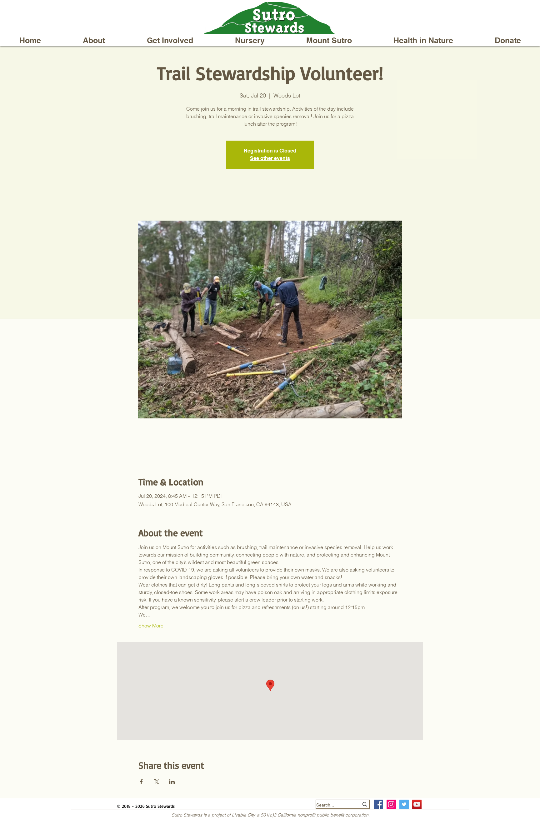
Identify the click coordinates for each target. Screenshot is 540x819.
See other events (270, 158)
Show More (150, 625)
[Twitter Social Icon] (404, 804)
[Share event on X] (157, 781)
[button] (94, 40)
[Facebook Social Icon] (378, 804)
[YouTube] (417, 804)
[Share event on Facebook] (141, 781)
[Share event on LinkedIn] (172, 781)
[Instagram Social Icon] (391, 804)
